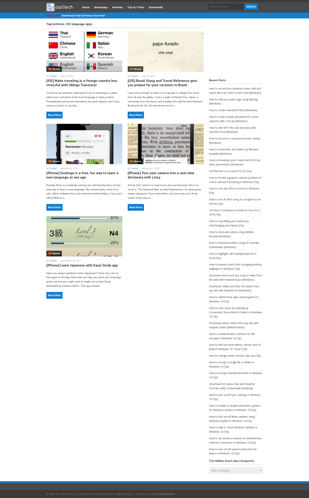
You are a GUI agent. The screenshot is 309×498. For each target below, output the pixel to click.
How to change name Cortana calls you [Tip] (235, 355)
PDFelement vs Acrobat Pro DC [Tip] (230, 171)
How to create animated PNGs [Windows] (233, 110)
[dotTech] (59, 9)
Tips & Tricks (135, 7)
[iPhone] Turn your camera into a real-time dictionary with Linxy (161, 175)
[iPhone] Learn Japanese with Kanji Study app (82, 265)
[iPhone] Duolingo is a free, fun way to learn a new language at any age (82, 175)
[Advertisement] (236, 49)
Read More (54, 115)
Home (86, 7)
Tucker (53, 76)
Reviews (117, 7)
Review (56, 69)
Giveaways (101, 7)
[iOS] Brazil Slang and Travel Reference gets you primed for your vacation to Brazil (162, 82)
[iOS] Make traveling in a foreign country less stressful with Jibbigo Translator (81, 82)
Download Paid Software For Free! (83, 15)
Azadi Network (166, 494)
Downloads (156, 7)
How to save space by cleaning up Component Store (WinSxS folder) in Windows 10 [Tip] (235, 312)
